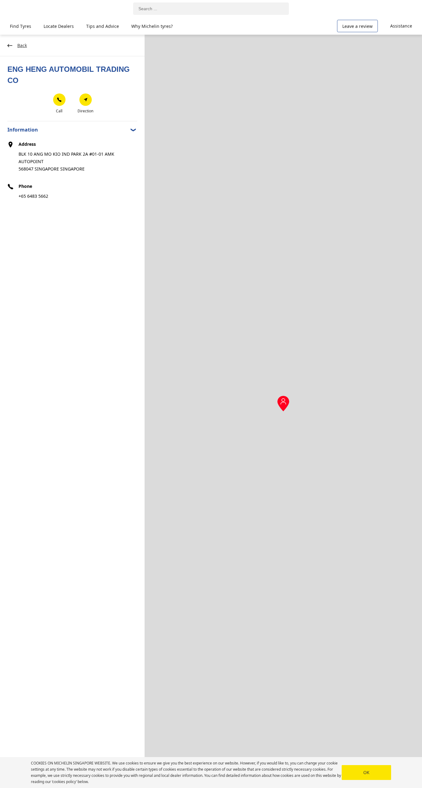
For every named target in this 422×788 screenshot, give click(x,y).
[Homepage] (37, 9)
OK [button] (366, 772)
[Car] (403, 8)
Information (22, 129)
